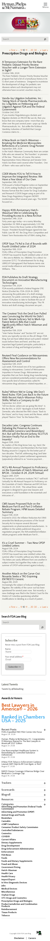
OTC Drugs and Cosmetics (14, 898)
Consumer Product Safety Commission (19, 827)
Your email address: (14, 657)
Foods (4, 858)
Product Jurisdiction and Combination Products (19, 905)
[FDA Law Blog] (25, 20)
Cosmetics (6, 833)
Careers (32, 938)
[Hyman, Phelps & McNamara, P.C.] (14, 6)
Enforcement (7, 852)
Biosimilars (6, 818)
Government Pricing (10, 867)
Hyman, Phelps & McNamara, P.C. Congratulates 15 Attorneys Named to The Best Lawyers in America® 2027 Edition (23, 741)
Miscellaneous (8, 892)
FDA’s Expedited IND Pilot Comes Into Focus (21, 732)
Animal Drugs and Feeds (13, 815)
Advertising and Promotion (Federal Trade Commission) (21, 808)
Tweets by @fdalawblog (12, 689)
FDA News (6, 855)
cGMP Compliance (10, 824)
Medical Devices (9, 889)
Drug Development (10, 846)
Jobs (3, 885)
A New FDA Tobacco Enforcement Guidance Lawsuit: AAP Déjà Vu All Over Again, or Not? (21, 763)
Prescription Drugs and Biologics (16, 901)
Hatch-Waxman (9, 870)
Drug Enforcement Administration (17, 849)
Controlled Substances (12, 830)
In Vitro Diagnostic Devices (14, 882)
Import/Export (8, 879)
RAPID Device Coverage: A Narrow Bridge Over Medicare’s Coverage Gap (22, 772)
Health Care (7, 873)
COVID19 (5, 836)
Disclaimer (19, 938)
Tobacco (5, 915)
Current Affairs (8, 839)
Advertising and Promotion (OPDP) (17, 812)
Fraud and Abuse (9, 864)
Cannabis (5, 821)
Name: (8, 649)
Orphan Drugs (8, 895)
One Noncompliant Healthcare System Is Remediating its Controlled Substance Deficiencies (19, 752)
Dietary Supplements (11, 842)
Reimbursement (9, 909)
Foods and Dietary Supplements (16, 861)
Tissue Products (9, 912)
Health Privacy (8, 876)
